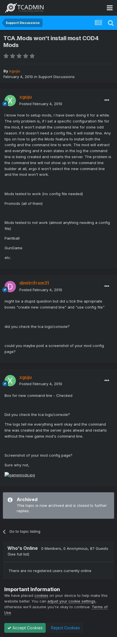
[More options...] (106, 100)
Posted (40, 103)
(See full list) (18, 554)
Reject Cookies (65, 627)
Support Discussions (56, 76)
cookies (41, 595)
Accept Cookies (27, 627)
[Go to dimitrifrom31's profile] (10, 286)
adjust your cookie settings (71, 601)
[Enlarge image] (20, 474)
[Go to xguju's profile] (10, 100)
